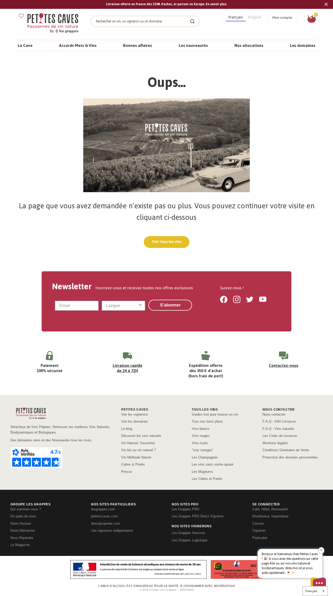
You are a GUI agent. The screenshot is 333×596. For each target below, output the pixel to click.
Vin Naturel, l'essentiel (138, 443)
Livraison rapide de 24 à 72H (127, 368)
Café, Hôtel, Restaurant (270, 509)
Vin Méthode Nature (136, 457)
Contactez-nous (283, 365)
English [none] (254, 17)
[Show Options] (140, 305)
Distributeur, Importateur (270, 516)
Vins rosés (200, 443)
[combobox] (122, 305)
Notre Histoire (20, 523)
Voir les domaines (134, 421)
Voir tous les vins (166, 241)
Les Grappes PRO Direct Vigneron (197, 516)
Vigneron (259, 530)
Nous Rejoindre (21, 538)
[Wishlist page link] (21, 15)
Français (311, 591)
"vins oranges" (203, 450)
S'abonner (170, 305)
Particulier (259, 538)
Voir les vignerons (134, 414)
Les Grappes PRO (185, 509)
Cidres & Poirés (133, 464)
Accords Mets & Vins (78, 45)
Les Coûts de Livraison (279, 436)
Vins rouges (201, 436)
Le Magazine (20, 545)
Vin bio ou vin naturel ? (138, 450)
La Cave (25, 45)
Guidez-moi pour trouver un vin (215, 414)
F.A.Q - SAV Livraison (279, 421)
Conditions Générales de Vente (285, 450)
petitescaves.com (104, 516)
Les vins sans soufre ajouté (212, 464)
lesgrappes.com (103, 509)
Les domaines (302, 45)
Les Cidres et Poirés (207, 479)
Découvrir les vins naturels (141, 436)
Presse (126, 472)
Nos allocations (248, 45)
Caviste (258, 523)
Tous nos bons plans (207, 421)
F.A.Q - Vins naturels (278, 429)
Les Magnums (202, 472)
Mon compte (282, 17)
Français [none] (235, 17)
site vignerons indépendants (112, 530)
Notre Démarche (22, 530)
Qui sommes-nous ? (25, 509)
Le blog (126, 429)
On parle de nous (23, 516)
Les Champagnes (205, 457)
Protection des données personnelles (290, 457)
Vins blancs (200, 429)
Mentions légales (275, 443)
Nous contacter (273, 414)
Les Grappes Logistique (189, 540)
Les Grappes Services (188, 533)
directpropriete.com (105, 523)
